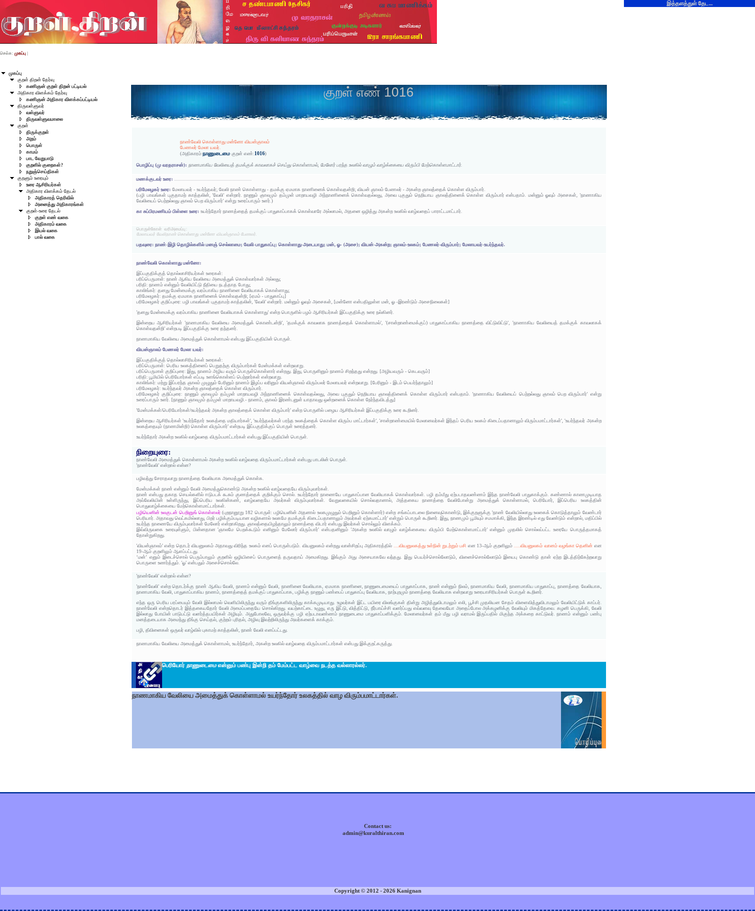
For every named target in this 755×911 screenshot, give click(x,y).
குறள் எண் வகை (52, 217)
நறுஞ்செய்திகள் (42, 171)
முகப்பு (15, 73)
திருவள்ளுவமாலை (44, 119)
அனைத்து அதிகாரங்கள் (59, 204)
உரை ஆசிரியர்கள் (43, 184)
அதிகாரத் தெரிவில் (54, 197)
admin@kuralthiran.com (373, 833)
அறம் (31, 138)
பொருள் (34, 145)
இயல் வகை (46, 230)
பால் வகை (45, 237)
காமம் (32, 152)
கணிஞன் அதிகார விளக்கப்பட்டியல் (61, 99)
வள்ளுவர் (35, 112)
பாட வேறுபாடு (40, 158)
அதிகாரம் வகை (51, 224)
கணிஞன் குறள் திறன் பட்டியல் (56, 86)
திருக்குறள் (37, 132)
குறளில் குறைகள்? (44, 165)
